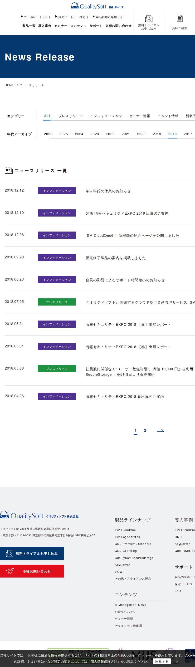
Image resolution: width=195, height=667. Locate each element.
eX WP (120, 571)
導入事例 (44, 25)
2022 (110, 133)
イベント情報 (168, 115)
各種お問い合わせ (119, 25)
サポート (96, 25)
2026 (48, 133)
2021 (126, 133)
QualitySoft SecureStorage (134, 558)
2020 (141, 133)
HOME (9, 85)
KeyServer (122, 565)
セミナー (61, 25)
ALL (47, 115)
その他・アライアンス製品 (133, 578)
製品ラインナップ (133, 519)
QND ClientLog (126, 550)
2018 (172, 133)
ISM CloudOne (125, 530)
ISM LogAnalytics (127, 537)
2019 (157, 133)
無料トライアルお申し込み (37, 553)
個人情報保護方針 (104, 661)
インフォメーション (106, 115)
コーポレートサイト (37, 17)
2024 (79, 133)
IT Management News (130, 605)
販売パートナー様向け (73, 17)
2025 (63, 133)
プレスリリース (70, 115)
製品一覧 (28, 25)
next (160, 431)
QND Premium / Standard (133, 544)
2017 (188, 133)
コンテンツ (78, 25)
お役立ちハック (125, 611)
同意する (162, 661)
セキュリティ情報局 (128, 625)
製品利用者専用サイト (111, 17)
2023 (95, 133)
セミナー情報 (139, 115)
